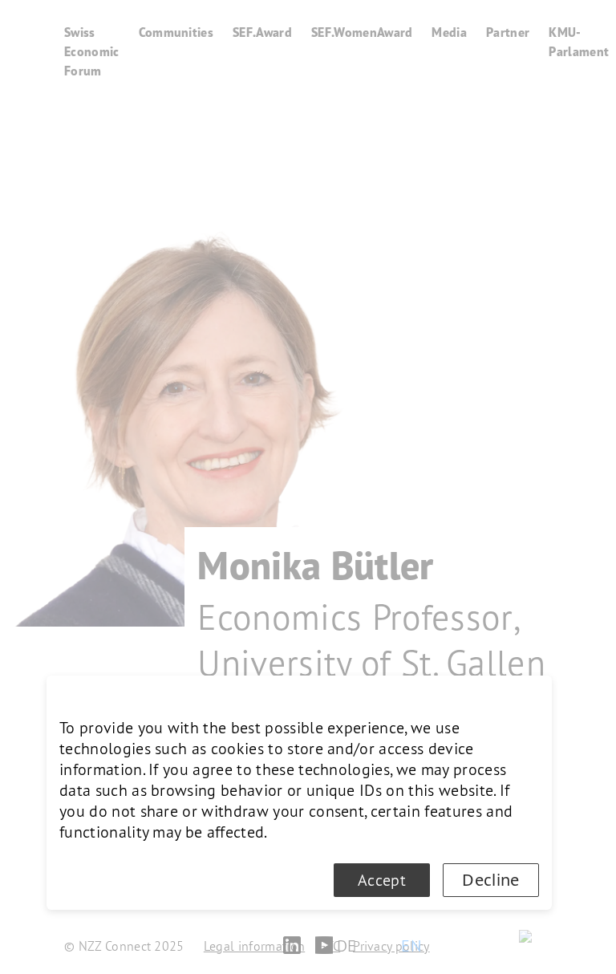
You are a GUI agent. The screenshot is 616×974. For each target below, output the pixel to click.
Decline (490, 880)
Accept (382, 880)
